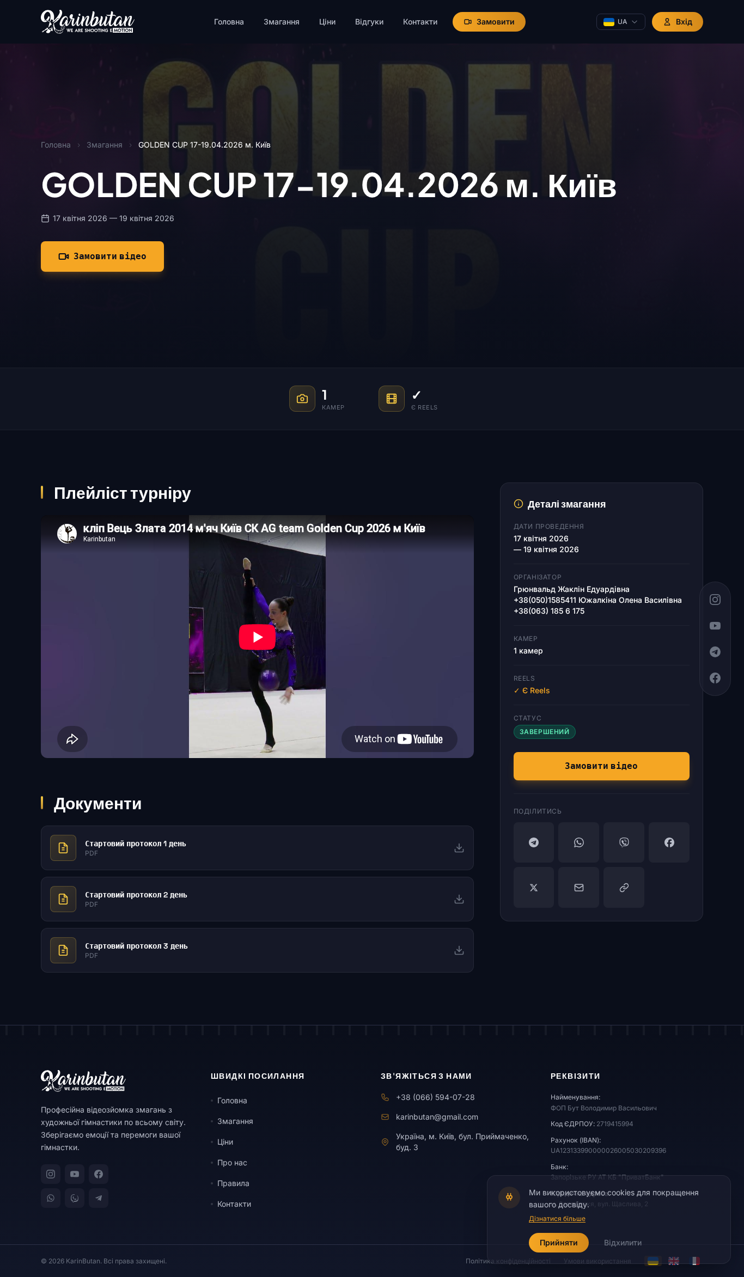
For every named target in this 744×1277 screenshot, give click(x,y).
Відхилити (623, 1242)
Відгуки (369, 21)
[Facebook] (669, 842)
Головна (229, 21)
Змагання (282, 21)
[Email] (578, 887)
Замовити (496, 21)
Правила (233, 1183)
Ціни (327, 21)
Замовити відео (110, 256)
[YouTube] (74, 1174)
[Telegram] (534, 842)
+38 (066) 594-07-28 (435, 1097)
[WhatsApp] (578, 842)
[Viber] (623, 842)
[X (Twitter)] (534, 887)
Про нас (232, 1162)
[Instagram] (50, 1174)
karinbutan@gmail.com (437, 1116)
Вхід (684, 21)
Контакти (420, 21)
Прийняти (559, 1242)
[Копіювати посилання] (623, 887)
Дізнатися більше (557, 1218)
